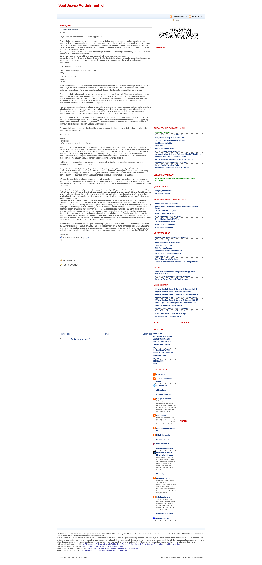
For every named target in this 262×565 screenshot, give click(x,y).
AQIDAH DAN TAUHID (162, 350)
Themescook (198, 557)
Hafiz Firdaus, (123, 544)
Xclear (167, 557)
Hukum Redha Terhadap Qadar (167, 165)
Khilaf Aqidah (160, 146)
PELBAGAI (157, 334)
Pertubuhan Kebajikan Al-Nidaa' (167, 544)
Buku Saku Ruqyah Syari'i (165, 256)
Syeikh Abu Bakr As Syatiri (165, 211)
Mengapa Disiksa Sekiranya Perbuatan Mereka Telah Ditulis (178, 154)
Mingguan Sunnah (163, 478)
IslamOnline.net (162, 444)
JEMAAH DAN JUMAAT (162, 342)
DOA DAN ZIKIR (159, 355)
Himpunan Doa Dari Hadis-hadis (167, 243)
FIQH (155, 347)
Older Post (147, 334)
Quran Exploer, (87, 551)
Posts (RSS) (197, 16)
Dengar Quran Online (163, 191)
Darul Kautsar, (147, 544)
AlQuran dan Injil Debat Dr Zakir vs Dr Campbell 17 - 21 (176, 297)
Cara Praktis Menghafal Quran (166, 259)
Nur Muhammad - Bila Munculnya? (168, 316)
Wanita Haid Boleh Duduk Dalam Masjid (170, 314)
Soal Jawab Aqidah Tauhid (81, 5)
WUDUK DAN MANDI (161, 339)
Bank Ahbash (161, 415)
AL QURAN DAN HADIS (162, 336)
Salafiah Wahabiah (163, 497)
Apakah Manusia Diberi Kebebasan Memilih (172, 168)
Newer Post (64, 334)
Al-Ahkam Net (161, 385)
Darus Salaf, (87, 546)
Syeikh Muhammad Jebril (165, 222)
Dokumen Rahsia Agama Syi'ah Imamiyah (171, 279)
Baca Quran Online (162, 193)
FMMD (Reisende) (163, 435)
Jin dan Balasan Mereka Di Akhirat (168, 135)
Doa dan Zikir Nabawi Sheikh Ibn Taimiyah (171, 237)
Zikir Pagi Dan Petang (163, 248)
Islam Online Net (131, 548)
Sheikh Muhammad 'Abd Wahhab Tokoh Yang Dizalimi (176, 262)
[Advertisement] (95, 249)
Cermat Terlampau (69, 29)
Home (106, 334)
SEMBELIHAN (158, 361)
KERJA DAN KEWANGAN (163, 353)
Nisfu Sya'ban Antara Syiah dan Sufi (169, 305)
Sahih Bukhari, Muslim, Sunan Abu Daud (110, 551)
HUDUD (156, 364)
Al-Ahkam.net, (99, 544)
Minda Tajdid (161, 474)
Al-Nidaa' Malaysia (163, 394)
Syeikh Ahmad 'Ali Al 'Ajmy (165, 213)
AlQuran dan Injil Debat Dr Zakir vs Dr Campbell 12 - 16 (176, 294)
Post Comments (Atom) (80, 339)
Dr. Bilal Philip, (104, 548)
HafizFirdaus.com (163, 439)
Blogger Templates (184, 557)
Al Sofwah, (97, 546)
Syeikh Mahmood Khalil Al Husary (168, 216)
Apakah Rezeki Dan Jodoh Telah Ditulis (170, 157)
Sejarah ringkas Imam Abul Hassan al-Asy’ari (172, 276)
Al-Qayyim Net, (135, 544)
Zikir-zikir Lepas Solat (163, 245)
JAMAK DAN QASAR (161, 344)
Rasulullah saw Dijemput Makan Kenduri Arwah (174, 311)
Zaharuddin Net (162, 518)
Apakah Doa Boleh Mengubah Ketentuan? (171, 162)
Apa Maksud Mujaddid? (164, 143)
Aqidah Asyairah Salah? (164, 148)
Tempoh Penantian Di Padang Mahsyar (170, 140)
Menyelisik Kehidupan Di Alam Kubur (169, 138)
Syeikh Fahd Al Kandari (164, 227)
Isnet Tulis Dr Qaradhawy (112, 546)
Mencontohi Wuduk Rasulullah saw (169, 251)
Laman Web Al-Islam (164, 448)
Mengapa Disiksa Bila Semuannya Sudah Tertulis (174, 159)
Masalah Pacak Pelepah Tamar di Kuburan (171, 308)
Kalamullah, (92, 548)
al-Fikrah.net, (88, 544)
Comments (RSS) (180, 16)
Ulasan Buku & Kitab (164, 514)
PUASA (156, 358)
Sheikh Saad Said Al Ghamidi (166, 203)
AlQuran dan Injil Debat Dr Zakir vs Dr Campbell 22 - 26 (176, 300)
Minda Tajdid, (111, 544)
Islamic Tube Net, (117, 548)
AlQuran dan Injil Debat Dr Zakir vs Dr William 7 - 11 (175, 292)
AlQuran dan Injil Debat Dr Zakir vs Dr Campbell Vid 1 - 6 (177, 289)
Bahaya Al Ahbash (163, 399)
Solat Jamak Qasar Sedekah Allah (168, 253)
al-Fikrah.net (161, 390)
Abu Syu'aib (161, 374)
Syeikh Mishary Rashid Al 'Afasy (167, 219)
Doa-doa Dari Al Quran (164, 240)
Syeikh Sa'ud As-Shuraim (165, 224)
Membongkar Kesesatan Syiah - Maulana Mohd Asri (175, 303)
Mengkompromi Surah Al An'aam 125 (169, 151)
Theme (173, 557)
